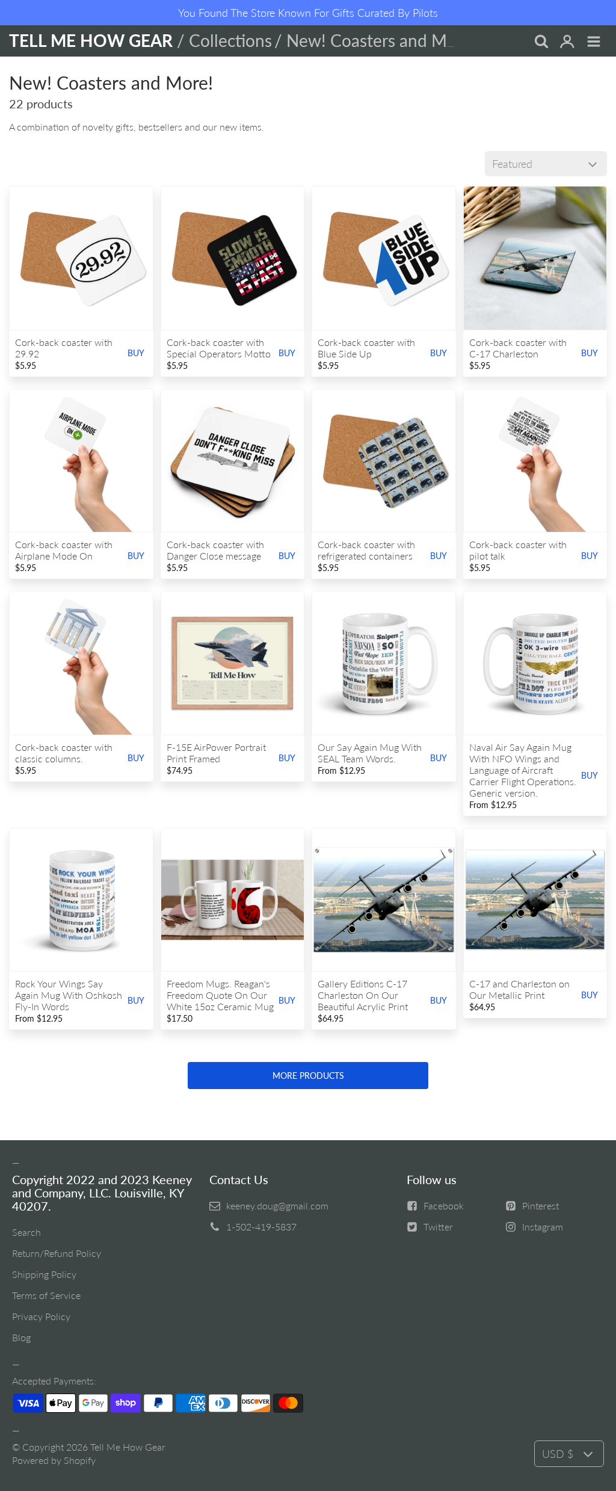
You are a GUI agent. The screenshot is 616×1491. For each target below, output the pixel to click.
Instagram (542, 1226)
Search (26, 1232)
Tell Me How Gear (127, 1446)
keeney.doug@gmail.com (277, 1205)
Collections (230, 40)
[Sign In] (567, 42)
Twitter (438, 1226)
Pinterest (540, 1205)
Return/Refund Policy (56, 1253)
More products (308, 1075)
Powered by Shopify (54, 1460)
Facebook (444, 1205)
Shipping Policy (44, 1274)
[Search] (541, 42)
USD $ (557, 1453)
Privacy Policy (41, 1316)
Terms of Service (46, 1295)
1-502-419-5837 (261, 1226)
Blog (21, 1337)
